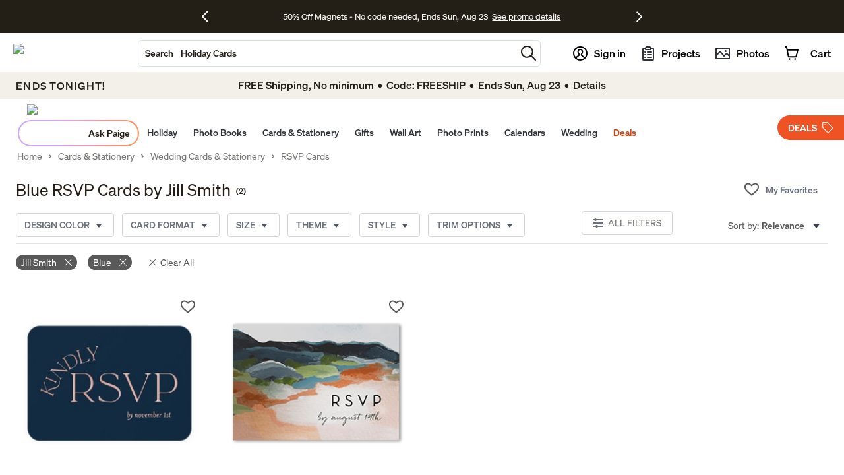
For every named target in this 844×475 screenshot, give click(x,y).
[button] (528, 53)
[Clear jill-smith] (68, 262)
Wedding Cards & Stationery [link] (207, 156)
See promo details (526, 16)
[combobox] (327, 53)
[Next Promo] (639, 16)
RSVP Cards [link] (305, 156)
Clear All (177, 262)
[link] (110, 383)
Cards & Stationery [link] (96, 156)
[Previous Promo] (210, 16)
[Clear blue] (123, 262)
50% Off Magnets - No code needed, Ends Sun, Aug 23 (385, 16)
